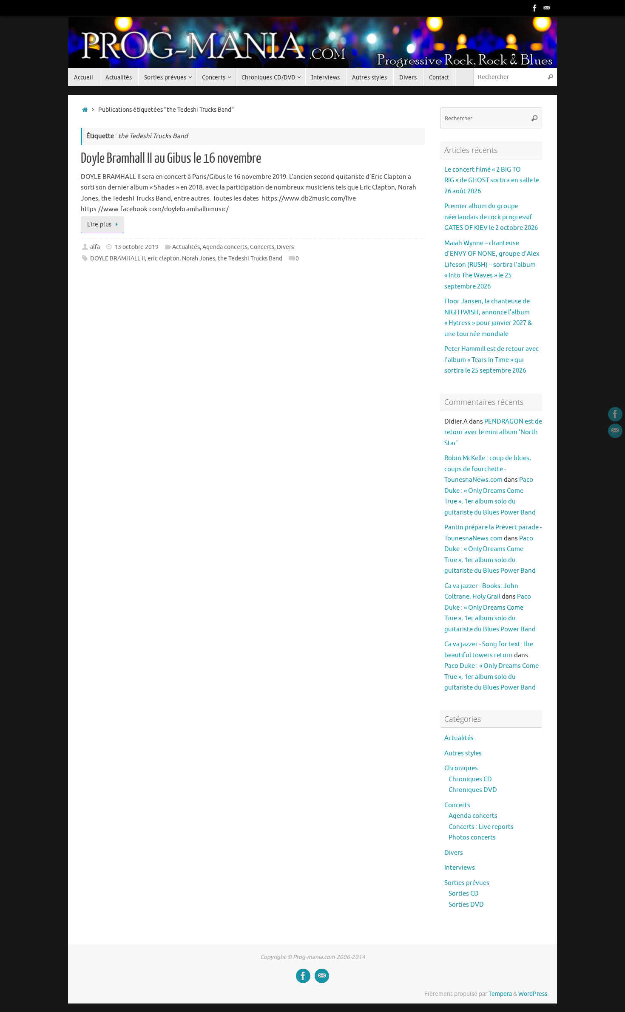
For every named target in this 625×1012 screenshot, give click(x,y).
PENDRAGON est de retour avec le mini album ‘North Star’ (493, 432)
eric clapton (163, 258)
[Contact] (547, 8)
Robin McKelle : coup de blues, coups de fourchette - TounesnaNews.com (487, 469)
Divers (285, 247)
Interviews (459, 868)
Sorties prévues (466, 883)
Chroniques (461, 768)
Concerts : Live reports (481, 827)
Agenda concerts (224, 247)
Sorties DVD (466, 905)
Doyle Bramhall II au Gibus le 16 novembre (171, 158)
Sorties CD (464, 894)
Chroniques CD (470, 779)
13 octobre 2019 (136, 247)
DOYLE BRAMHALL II (117, 258)
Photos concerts (472, 838)
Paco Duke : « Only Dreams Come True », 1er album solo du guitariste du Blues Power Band (491, 677)
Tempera (500, 994)
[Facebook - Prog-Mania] (535, 8)
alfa (95, 247)
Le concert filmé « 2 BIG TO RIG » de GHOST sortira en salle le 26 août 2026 (491, 180)
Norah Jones (198, 258)
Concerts (262, 247)
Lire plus (99, 224)
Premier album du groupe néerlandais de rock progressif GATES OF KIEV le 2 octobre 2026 (491, 217)
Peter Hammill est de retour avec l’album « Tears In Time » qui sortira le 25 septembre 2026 (491, 360)
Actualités (186, 247)
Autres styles (463, 753)
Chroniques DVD (473, 790)
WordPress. (533, 994)
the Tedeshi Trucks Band (250, 258)
